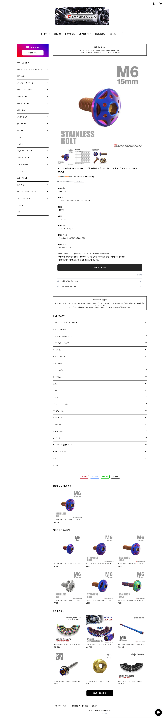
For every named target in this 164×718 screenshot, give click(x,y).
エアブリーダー (58, 418)
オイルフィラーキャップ (61, 343)
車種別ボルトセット (60, 329)
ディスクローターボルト (61, 404)
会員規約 (95, 706)
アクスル (56, 458)
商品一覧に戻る (99, 693)
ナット (55, 391)
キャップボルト (58, 350)
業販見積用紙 (100, 34)
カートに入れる (100, 267)
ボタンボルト (57, 363)
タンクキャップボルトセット (62, 336)
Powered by (97, 714)
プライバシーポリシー (61, 706)
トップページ (45, 34)
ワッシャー (56, 397)
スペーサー (57, 424)
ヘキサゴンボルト (59, 357)
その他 (55, 465)
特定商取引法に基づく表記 (80, 706)
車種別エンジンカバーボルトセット (65, 323)
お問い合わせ (70, 34)
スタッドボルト (58, 431)
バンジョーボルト (59, 411)
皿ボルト (56, 384)
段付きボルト (57, 377)
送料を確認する (79, 182)
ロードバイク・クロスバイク (62, 445)
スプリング (56, 438)
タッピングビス (58, 370)
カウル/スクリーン (59, 452)
